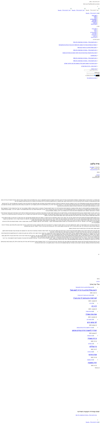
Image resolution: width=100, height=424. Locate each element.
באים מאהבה (94, 55)
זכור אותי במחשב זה (89, 75)
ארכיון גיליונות (94, 24)
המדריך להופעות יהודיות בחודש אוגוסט (84, 330)
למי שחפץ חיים (92, 322)
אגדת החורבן (93, 354)
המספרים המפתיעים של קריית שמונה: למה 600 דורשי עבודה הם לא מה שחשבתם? (78, 44)
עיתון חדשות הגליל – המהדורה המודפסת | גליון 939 (85, 58)
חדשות (95, 16)
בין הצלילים (93, 346)
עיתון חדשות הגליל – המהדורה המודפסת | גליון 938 (85, 60)
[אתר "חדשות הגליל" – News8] (72, 10)
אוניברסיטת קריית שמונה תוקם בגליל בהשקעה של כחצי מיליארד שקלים (80, 63)
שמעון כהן (92, 167)
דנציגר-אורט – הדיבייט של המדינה (89, 66)
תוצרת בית (94, 20)
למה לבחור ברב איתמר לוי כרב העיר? (85, 298)
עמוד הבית (97, 176)
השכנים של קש (93, 19)
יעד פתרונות (3, 423)
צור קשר (95, 22)
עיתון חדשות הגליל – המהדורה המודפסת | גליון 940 (85, 50)
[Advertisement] (95, 100)
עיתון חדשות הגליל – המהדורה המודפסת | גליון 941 (85, 42)
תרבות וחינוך (94, 21)
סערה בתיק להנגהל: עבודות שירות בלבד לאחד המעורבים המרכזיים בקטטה (80, 52)
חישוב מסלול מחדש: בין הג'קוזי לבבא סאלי (87, 47)
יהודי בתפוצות (92, 362)
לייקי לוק (94, 306)
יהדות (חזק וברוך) (93, 169)
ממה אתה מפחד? (91, 314)
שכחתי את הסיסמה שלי (92, 78)
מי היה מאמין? (92, 338)
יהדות (95, 18)
